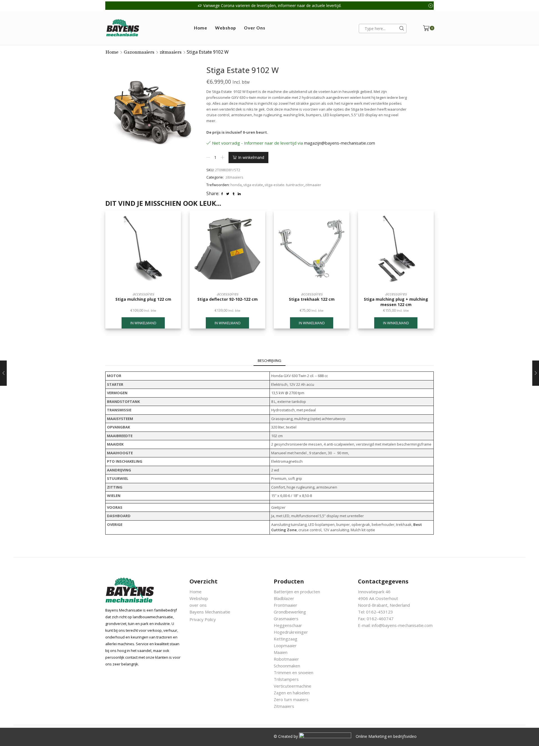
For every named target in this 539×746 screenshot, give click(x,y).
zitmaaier (313, 184)
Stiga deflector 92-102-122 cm (227, 299)
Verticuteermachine (292, 686)
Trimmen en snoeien (293, 672)
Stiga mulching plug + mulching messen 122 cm (396, 302)
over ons (198, 605)
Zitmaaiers (284, 706)
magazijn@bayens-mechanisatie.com (339, 143)
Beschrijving (269, 360)
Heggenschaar (288, 625)
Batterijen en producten (297, 591)
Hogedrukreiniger (291, 632)
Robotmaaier (286, 659)
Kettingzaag (285, 639)
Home (200, 27)
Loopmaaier (285, 645)
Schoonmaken (287, 666)
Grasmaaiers (286, 618)
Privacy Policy (202, 619)
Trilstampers (286, 679)
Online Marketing (371, 736)
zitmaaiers (171, 52)
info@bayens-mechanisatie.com (402, 625)
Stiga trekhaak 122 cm (312, 299)
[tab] (269, 360)
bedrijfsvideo (405, 736)
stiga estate (253, 184)
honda (236, 184)
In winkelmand (251, 157)
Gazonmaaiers (139, 52)
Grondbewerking (290, 612)
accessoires (143, 293)
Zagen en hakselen (292, 692)
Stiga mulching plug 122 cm (143, 299)
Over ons (254, 27)
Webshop (225, 27)
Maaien (280, 652)
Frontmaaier (285, 605)
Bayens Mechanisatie (209, 612)
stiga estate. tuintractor (284, 184)
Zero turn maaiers (291, 699)
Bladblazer (284, 598)
